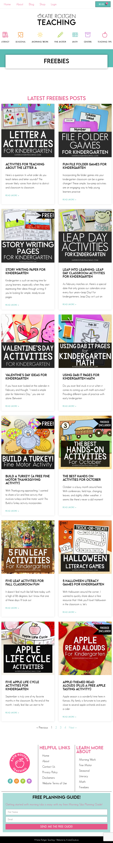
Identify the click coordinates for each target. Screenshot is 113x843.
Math (75, 42)
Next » (73, 727)
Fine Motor (60, 42)
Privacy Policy (50, 772)
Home (7, 4)
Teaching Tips (105, 42)
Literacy (5, 42)
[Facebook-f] (10, 781)
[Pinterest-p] (22, 781)
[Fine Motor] (60, 34)
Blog (31, 4)
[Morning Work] (40, 34)
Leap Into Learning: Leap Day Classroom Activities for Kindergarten (84, 273)
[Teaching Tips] (104, 34)
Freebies (84, 787)
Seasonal (21, 42)
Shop (42, 4)
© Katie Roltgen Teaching (44, 840)
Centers (88, 42)
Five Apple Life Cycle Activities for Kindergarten (22, 686)
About (19, 4)
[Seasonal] (20, 34)
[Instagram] (16, 781)
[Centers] (88, 34)
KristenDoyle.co (72, 840)
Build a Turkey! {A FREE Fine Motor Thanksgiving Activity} (28, 480)
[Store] (29, 781)
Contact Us (48, 766)
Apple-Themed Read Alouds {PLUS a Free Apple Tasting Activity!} (84, 686)
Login (54, 4)
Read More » (12, 195)
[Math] (75, 34)
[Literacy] (5, 34)
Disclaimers (48, 777)
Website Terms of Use (54, 783)
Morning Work (40, 42)
